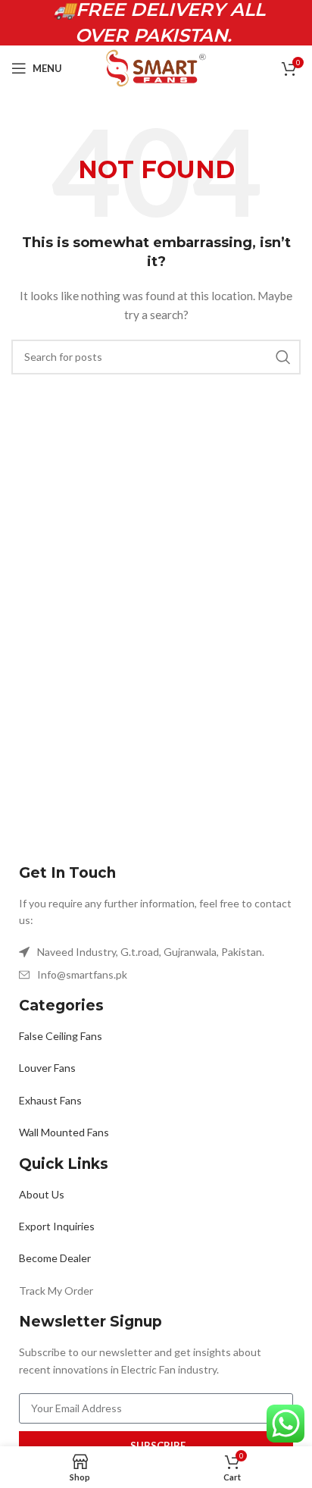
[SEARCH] (283, 357)
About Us (41, 1194)
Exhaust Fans (50, 1100)
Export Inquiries (57, 1226)
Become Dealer (55, 1257)
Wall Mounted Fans (64, 1132)
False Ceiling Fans (60, 1035)
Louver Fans (47, 1067)
